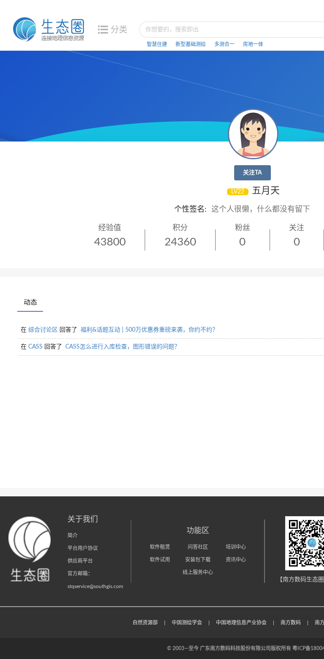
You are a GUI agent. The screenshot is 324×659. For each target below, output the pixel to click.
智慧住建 (157, 44)
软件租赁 (160, 547)
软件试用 (160, 559)
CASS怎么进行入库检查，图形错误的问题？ (122, 347)
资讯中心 (236, 559)
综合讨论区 (43, 330)
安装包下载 (198, 559)
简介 (73, 535)
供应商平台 (80, 561)
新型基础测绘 (191, 44)
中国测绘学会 (187, 622)
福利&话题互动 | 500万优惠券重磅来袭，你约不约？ (149, 330)
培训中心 (236, 547)
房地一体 (253, 44)
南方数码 (291, 622)
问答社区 (198, 547)
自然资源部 (145, 622)
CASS (35, 347)
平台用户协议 (83, 548)
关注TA (252, 173)
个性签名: (190, 209)
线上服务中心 (198, 572)
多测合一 (224, 44)
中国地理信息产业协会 (241, 622)
